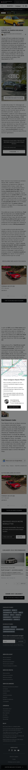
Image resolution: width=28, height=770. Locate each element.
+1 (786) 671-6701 (15, 401)
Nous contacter (13, 407)
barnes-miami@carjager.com (17, 403)
